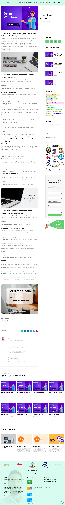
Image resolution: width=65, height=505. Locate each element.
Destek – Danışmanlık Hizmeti (51, 137)
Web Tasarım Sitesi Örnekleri (55, 392)
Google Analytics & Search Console (54, 103)
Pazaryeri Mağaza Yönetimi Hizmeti (52, 131)
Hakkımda (23, 2)
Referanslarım (35, 2)
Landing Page (50, 109)
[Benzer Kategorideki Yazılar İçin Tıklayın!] (19, 188)
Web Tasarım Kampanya (38, 392)
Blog (40, 2)
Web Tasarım (49, 21)
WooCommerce (58, 113)
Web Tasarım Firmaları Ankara (23, 392)
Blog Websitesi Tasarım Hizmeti (50, 483)
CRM (57, 94)
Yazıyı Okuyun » (56, 58)
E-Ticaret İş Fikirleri (36, 499)
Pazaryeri (58, 109)
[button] (22, 331)
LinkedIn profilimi (22, 274)
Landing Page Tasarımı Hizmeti (51, 129)
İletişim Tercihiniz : (51, 196)
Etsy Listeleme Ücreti (21, 446)
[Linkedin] (47, 41)
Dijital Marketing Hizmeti (50, 133)
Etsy (56, 98)
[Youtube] (55, 41)
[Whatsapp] (51, 41)
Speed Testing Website (54, 446)
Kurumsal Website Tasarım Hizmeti (52, 124)
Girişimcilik (49, 100)
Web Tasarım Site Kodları (54, 414)
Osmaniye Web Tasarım (38, 414)
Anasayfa (19, 2)
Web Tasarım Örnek (5, 414)
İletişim (44, 2)
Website (49, 113)
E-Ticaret (49, 98)
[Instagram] (59, 41)
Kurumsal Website (51, 107)
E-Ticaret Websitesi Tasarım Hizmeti (52, 126)
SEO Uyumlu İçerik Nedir (37, 487)
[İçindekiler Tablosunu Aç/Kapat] (9, 49)
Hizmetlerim (28, 2)
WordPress (49, 115)
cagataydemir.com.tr (13, 273)
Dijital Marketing (51, 96)
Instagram (49, 105)
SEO (48, 111)
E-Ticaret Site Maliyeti (37, 493)
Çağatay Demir (6, 426)
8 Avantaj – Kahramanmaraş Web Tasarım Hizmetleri (58, 54)
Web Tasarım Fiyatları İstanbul (7, 392)
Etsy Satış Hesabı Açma (38, 446)
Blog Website (50, 94)
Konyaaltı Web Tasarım (22, 414)
